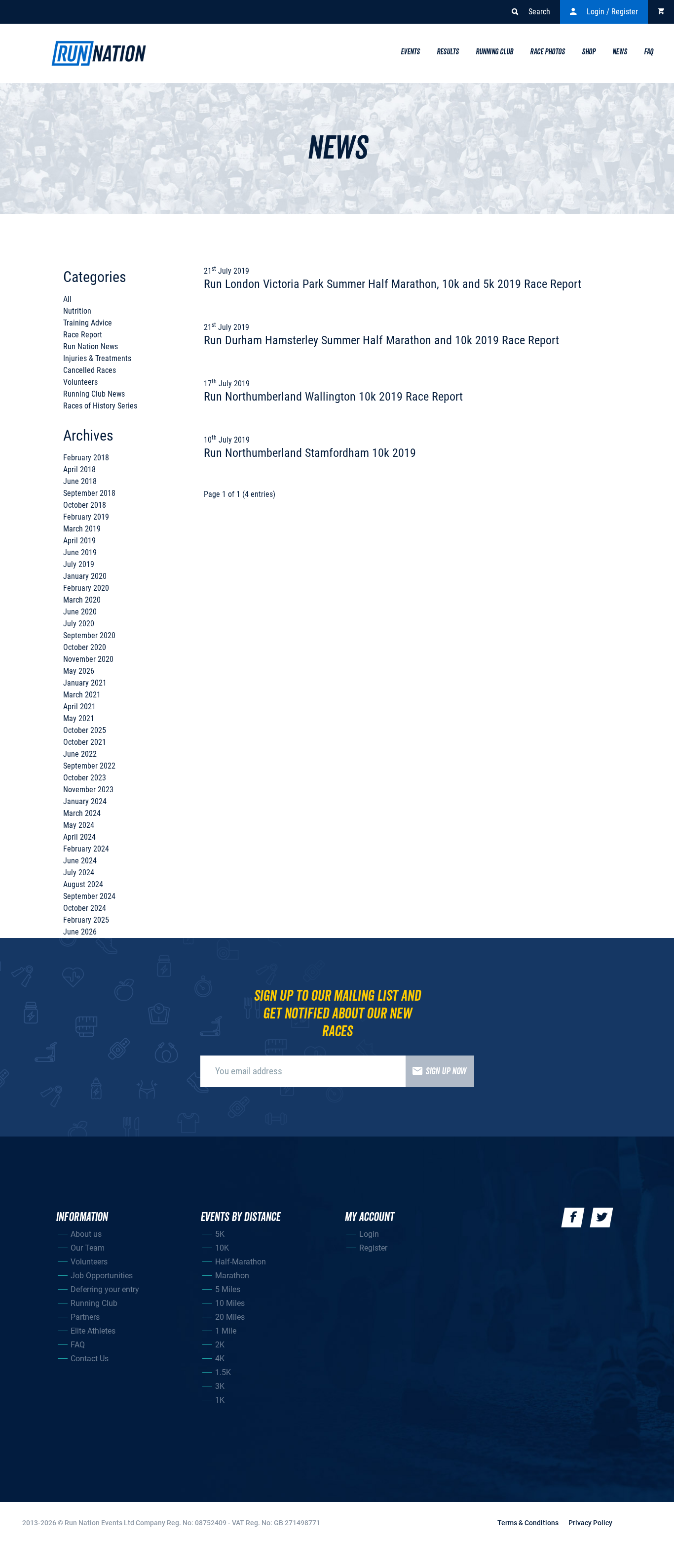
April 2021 (79, 706)
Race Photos (547, 52)
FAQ (78, 1344)
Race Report (82, 334)
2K (220, 1344)
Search (539, 11)
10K (222, 1248)
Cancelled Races (89, 370)
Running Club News (94, 394)
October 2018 (84, 505)
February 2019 (86, 517)
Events (410, 52)
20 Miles (230, 1317)
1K (220, 1400)
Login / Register (612, 11)
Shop (589, 52)
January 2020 (85, 576)
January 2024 (85, 801)
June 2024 (80, 860)
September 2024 (89, 896)
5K (220, 1234)
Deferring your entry (105, 1289)
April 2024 (79, 837)
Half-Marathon (240, 1261)
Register (373, 1248)
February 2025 (86, 920)
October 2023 (84, 777)
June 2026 (80, 931)
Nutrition (77, 311)
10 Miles (230, 1303)
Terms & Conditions (528, 1523)
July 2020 (78, 623)
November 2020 (88, 659)
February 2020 (86, 588)
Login (369, 1234)
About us (86, 1234)
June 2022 (80, 754)
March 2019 (82, 528)
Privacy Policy (590, 1523)
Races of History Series (100, 405)
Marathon (232, 1275)
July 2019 (78, 564)
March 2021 (82, 694)
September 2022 (89, 766)
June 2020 (80, 611)
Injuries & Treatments (97, 358)
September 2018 (89, 493)
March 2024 (82, 813)
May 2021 (78, 718)
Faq (648, 52)
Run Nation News (90, 346)
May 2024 (78, 825)
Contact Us (90, 1358)
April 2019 (79, 540)
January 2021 (85, 683)
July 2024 (78, 872)
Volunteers (80, 382)
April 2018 (79, 469)
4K (220, 1358)
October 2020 (84, 647)
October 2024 (84, 908)
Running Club (494, 52)
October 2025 (84, 730)
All (67, 299)
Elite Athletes (93, 1331)
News (619, 52)
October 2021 (84, 742)
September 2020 (89, 635)
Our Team (88, 1248)
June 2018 (80, 481)
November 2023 (88, 789)
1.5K (223, 1372)
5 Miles (227, 1289)
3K (220, 1386)
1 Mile (225, 1331)
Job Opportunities (102, 1275)
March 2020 (82, 600)
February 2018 (86, 457)
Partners (85, 1317)
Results (448, 52)
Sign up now (445, 1071)
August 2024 (83, 884)
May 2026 (78, 671)
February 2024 (86, 848)
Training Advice (87, 322)
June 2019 (80, 552)
